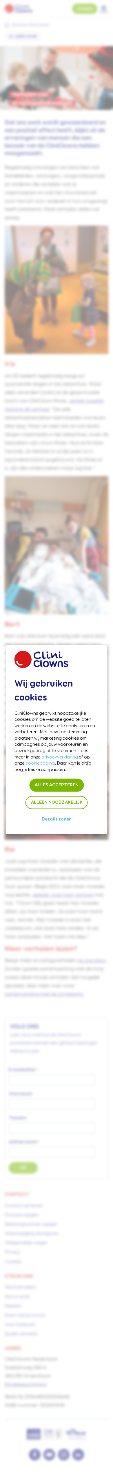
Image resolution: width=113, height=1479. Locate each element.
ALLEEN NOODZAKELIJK (57, 802)
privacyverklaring (59, 757)
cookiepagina (40, 763)
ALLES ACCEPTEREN (56, 785)
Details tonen (57, 819)
